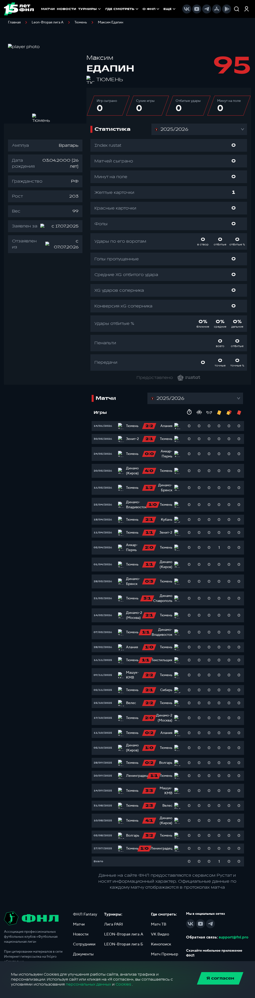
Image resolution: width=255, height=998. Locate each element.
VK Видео (160, 934)
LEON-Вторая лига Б (123, 944)
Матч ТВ (158, 924)
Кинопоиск (161, 944)
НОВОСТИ (66, 9)
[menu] (141, 8)
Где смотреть (119, 9)
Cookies (123, 984)
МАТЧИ (48, 9)
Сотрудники (84, 944)
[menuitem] (122, 8)
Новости (80, 934)
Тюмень (80, 22)
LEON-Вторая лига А (123, 934)
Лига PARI (113, 924)
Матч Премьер (164, 954)
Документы (83, 954)
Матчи (79, 924)
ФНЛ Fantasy (85, 914)
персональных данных (88, 984)
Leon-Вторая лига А (48, 22)
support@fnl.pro (233, 937)
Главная (14, 22)
